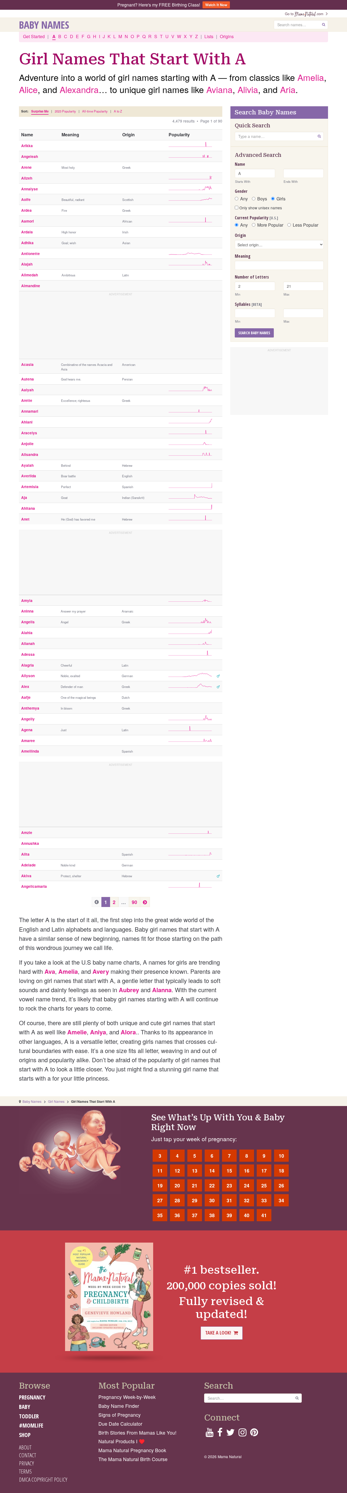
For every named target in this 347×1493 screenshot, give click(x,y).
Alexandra (79, 89)
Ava (49, 971)
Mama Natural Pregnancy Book (132, 1450)
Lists (208, 36)
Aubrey (129, 989)
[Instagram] (242, 1434)
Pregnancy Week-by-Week (127, 1396)
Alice (28, 89)
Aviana (219, 89)
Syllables (248, 304)
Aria (287, 89)
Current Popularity (256, 218)
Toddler (29, 1416)
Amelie (77, 1032)
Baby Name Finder (118, 1405)
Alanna (162, 989)
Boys (262, 199)
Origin (240, 235)
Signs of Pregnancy (119, 1414)
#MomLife (31, 1425)
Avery (100, 971)
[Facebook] (219, 1434)
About (25, 1447)
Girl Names (56, 1101)
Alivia (247, 89)
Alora (128, 1032)
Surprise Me (40, 111)
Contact (27, 1455)
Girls (281, 199)
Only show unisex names (260, 207)
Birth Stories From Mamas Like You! (137, 1432)
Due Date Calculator (120, 1423)
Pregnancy (32, 1397)
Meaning (242, 256)
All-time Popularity (95, 111)
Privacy (26, 1463)
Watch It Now (216, 4)
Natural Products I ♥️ (121, 1441)
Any (244, 199)
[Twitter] (230, 1434)
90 (134, 902)
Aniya (98, 1032)
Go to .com (305, 13)
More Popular (270, 225)
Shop (25, 1435)
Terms (25, 1471)
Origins (227, 36)
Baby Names (44, 24)
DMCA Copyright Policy (43, 1479)
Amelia (310, 77)
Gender (241, 191)
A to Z (118, 111)
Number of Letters (252, 277)
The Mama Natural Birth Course (133, 1459)
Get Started (34, 36)
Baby (24, 1407)
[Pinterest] (254, 1434)
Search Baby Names (254, 332)
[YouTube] (209, 1434)
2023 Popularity (65, 111)
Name (240, 164)
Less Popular (305, 225)
